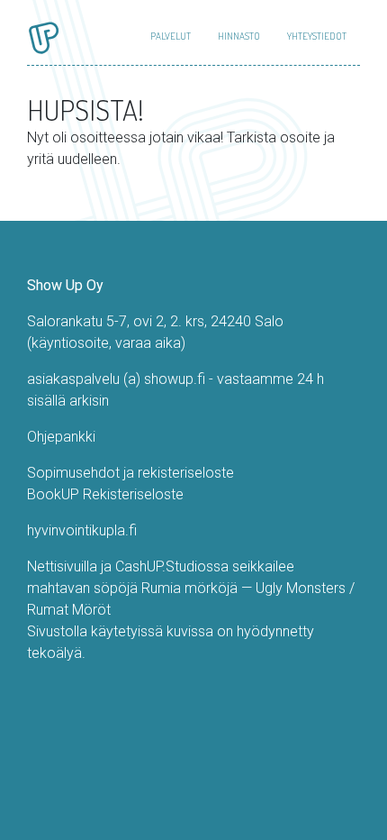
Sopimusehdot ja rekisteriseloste (130, 472)
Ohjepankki (61, 436)
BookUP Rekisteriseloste (105, 494)
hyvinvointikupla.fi (82, 530)
